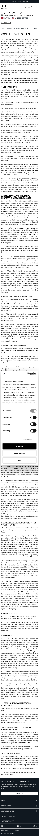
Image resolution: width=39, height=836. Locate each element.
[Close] (38, 2)
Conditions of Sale (23, 28)
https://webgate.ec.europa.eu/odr (13, 722)
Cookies (17, 830)
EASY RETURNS (19, 2)
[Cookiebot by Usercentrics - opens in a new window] (28, 373)
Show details (27, 439)
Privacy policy (5, 830)
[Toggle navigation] (36, 6)
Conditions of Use (8, 28)
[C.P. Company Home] (3, 6)
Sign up (19, 793)
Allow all (19, 446)
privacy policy (27, 618)
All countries (6, 23)
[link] (30, 6)
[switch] (33, 417)
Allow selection (19, 453)
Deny (19, 460)
